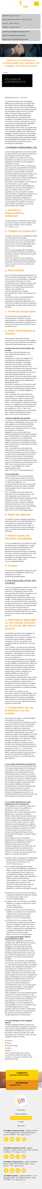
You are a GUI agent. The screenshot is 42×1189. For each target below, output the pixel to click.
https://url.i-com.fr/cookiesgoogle (18, 934)
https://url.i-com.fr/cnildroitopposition (19, 510)
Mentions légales (21, 1114)
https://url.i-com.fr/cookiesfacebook (17, 898)
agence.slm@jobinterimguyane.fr (14, 35)
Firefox (8, 1043)
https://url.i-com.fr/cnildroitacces (17, 414)
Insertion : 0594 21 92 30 (11, 27)
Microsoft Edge (11, 1045)
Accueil (5, 72)
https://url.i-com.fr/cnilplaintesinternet (16, 560)
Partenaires (21, 1110)
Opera (8, 1048)
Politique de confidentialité (21, 1118)
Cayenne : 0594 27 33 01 (11, 15)
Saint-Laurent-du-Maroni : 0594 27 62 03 (17, 19)
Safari (8, 1050)
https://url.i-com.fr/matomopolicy (18, 863)
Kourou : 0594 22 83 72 (10, 23)
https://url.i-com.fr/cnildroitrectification (19, 470)
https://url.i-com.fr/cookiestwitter (18, 918)
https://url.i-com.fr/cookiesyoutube (20, 927)
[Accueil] (21, 6)
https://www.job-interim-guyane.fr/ (18, 113)
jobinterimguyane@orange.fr (15, 576)
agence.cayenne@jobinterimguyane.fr (16, 31)
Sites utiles (21, 1126)
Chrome (9, 1040)
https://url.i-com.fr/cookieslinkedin (14, 906)
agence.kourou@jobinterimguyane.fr (15, 39)
